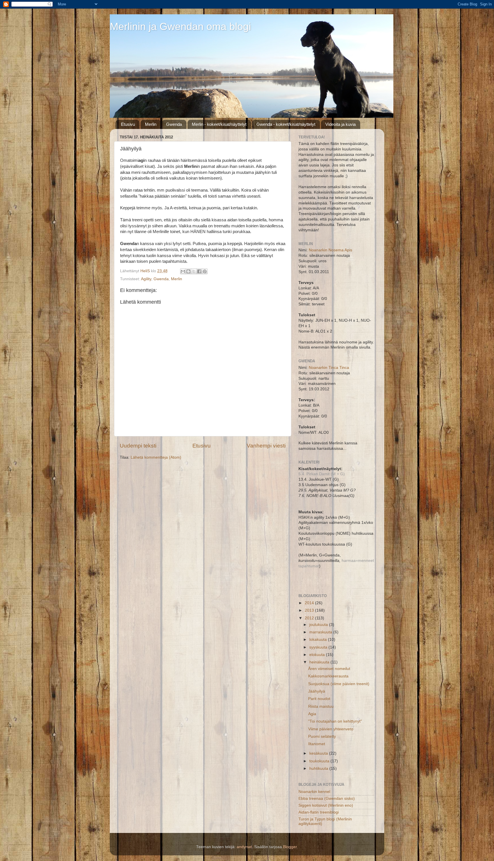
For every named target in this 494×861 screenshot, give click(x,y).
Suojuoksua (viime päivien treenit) (338, 684)
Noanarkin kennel (314, 792)
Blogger (290, 847)
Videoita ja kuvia (340, 124)
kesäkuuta (319, 753)
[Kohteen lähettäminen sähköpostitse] (183, 271)
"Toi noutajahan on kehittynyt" (335, 721)
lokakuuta (318, 639)
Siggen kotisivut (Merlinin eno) (325, 805)
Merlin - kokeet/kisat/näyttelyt (219, 124)
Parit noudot (319, 699)
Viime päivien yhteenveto (330, 729)
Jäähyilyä (316, 691)
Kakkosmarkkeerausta (328, 676)
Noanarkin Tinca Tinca (329, 367)
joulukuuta (319, 625)
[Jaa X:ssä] (194, 271)
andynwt (244, 847)
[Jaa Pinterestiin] (205, 271)
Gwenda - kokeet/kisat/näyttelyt (285, 124)
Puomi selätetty (322, 736)
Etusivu (128, 124)
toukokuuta (319, 761)
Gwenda (174, 124)
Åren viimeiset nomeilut (329, 669)
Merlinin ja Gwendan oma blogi (180, 26)
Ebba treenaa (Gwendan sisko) (326, 798)
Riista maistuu (321, 706)
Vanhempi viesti (266, 446)
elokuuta (317, 655)
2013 (310, 610)
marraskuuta (321, 632)
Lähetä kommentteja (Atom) (156, 457)
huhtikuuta (319, 768)
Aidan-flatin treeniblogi (318, 812)
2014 (310, 603)
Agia (312, 714)
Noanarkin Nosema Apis (330, 250)
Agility (146, 279)
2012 (310, 618)
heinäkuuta (319, 662)
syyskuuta (318, 647)
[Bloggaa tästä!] (188, 271)
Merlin (150, 124)
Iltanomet (316, 744)
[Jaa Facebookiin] (199, 271)
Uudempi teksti (138, 446)
